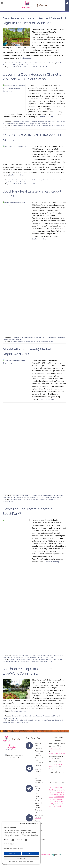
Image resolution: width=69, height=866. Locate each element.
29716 (60, 801)
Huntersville (60, 790)
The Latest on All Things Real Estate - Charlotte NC (19, 65)
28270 (60, 799)
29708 (51, 804)
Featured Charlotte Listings (38, 63)
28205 (51, 794)
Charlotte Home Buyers (18, 720)
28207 (61, 794)
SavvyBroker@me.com (57, 753)
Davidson (52, 790)
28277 (51, 801)
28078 (51, 806)
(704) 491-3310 (55, 749)
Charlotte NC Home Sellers (38, 495)
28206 (56, 794)
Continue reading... (26, 58)
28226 (55, 799)
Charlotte (52, 787)
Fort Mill (59, 787)
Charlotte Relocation (18, 180)
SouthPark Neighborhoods (44, 126)
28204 (61, 792)
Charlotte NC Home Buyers (20, 63)
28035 (56, 804)
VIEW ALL (57, 806)
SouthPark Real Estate (43, 67)
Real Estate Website (45, 854)
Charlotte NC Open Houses (38, 121)
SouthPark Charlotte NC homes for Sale (23, 67)
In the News (51, 63)
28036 (61, 804)
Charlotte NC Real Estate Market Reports (25, 338)
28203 (56, 792)
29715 (56, 801)
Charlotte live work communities (36, 720)
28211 (51, 799)
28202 (51, 792)
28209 (56, 797)
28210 (61, 797)
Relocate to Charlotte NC (55, 720)
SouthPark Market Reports (44, 342)
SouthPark (59, 63)
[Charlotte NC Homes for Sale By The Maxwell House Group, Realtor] (34, 5)
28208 (51, 797)
